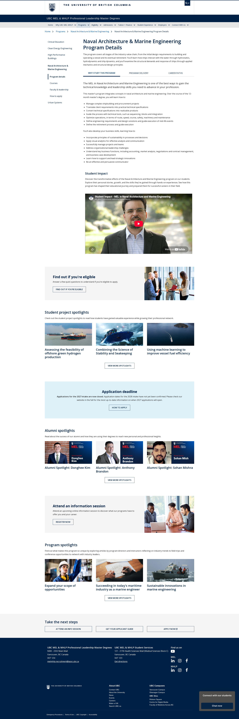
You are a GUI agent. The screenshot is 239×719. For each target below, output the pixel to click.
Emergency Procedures (55, 715)
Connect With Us (178, 25)
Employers (162, 25)
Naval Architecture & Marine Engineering (90, 31)
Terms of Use (69, 715)
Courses (54, 83)
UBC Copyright (81, 715)
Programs (82, 25)
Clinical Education (56, 42)
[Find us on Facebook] (187, 660)
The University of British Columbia (52, 7)
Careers (112, 701)
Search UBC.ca (115, 706)
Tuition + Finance (125, 25)
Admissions (108, 25)
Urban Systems (55, 102)
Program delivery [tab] (138, 73)
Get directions (121, 661)
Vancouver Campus (157, 690)
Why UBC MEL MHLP (64, 25)
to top (231, 713)
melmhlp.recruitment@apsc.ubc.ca (63, 661)
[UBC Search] (187, 3)
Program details (57, 76)
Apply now (169, 629)
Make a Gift (113, 703)
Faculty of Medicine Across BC (161, 705)
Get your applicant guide (119, 629)
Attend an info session (68, 629)
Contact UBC (114, 690)
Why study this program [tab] (101, 73)
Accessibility (93, 715)
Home (50, 25)
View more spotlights (119, 365)
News (111, 695)
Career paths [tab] (176, 73)
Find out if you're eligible (69, 289)
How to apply (56, 96)
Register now (63, 522)
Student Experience (145, 25)
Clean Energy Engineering (60, 48)
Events (111, 698)
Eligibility (94, 25)
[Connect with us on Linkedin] (173, 660)
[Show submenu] (75, 25)
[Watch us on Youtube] (173, 651)
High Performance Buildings (56, 56)
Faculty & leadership (59, 89)
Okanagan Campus (157, 692)
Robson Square (155, 699)
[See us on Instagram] (180, 660)
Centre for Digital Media (158, 702)
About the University (117, 692)
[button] (217, 706)
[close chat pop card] (232, 693)
